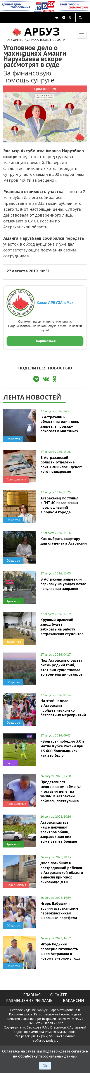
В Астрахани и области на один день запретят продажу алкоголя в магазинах (59, 423)
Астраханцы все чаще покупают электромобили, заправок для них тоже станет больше (58, 832)
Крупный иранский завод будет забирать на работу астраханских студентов (61, 626)
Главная (32, 994)
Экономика (14, 642)
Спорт (10, 763)
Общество (13, 439)
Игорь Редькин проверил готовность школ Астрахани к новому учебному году (60, 950)
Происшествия (45, 89)
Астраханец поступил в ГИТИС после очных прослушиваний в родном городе (59, 504)
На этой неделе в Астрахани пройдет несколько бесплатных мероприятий (63, 707)
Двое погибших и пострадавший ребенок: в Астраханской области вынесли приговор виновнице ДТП (61, 872)
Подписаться (45, 341)
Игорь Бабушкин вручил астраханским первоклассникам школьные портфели (59, 910)
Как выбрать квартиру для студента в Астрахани (63, 541)
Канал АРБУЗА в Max (55, 302)
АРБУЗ (36, 33)
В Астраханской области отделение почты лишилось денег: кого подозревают (61, 464)
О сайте (58, 994)
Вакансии (73, 1000)
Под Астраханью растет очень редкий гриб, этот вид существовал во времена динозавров (61, 667)
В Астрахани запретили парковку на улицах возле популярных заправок (63, 584)
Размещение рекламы (29, 1000)
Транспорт (13, 601)
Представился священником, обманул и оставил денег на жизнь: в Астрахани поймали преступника (60, 791)
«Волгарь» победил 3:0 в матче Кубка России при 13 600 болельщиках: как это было (62, 748)
